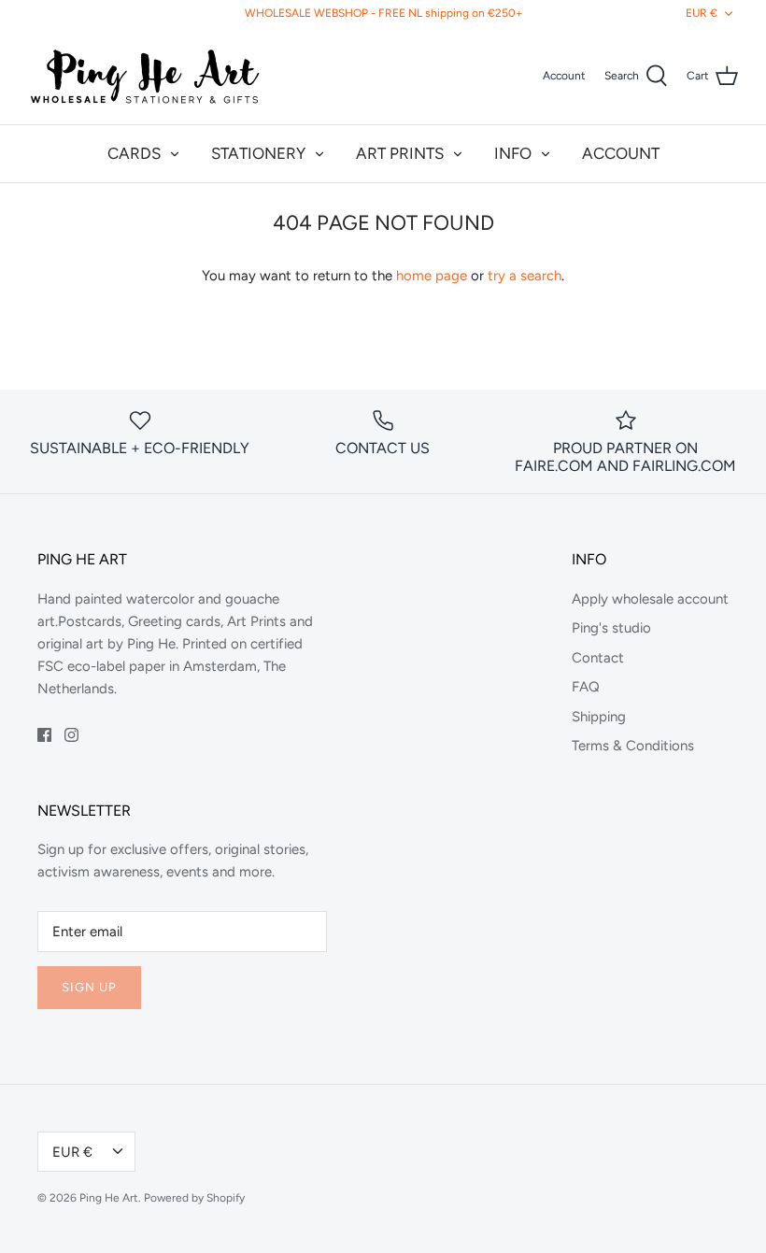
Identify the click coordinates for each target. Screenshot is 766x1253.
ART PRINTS (400, 153)
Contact (598, 657)
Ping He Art (108, 1197)
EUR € (701, 13)
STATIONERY (258, 153)
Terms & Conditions (633, 745)
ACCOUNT (621, 153)
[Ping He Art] (145, 76)
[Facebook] (44, 735)
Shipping (599, 716)
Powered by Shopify (194, 1197)
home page (431, 275)
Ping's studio (611, 627)
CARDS (134, 153)
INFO (513, 153)
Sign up (89, 987)
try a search (524, 275)
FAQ (586, 686)
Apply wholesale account (650, 599)
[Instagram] (71, 735)
